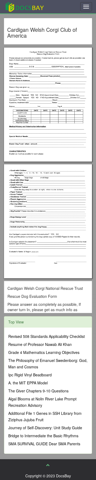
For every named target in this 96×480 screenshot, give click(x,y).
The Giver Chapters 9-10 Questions (38, 390)
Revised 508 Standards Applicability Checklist (46, 336)
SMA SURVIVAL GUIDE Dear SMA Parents (44, 443)
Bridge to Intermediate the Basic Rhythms (43, 435)
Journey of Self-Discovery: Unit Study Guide (45, 427)
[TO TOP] (48, 465)
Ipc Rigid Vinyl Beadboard (30, 374)
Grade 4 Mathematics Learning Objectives (43, 352)
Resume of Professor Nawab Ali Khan (40, 344)
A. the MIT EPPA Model (28, 382)
